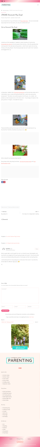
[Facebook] (2, 1)
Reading (5, 425)
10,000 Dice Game (7, 393)
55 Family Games (7, 395)
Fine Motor (5, 432)
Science (5, 427)
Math (4, 429)
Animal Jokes (6, 375)
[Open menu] (38, 5)
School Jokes (6, 376)
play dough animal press (25, 161)
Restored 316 (33, 444)
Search (2, 319)
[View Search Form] (38, 1)
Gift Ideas (5, 416)
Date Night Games (7, 396)
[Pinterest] (4, 1)
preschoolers (4, 207)
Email (16, 306)
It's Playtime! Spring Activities (12, 243)
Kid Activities (3, 12)
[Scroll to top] (38, 443)
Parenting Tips (6, 407)
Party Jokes (6, 380)
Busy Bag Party (24, 20)
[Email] (22, 442)
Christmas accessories (19, 92)
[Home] (1, 10)
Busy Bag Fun (4, 212)
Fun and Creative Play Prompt (13, 236)
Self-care (5, 413)
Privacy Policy (20, 439)
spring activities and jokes (14, 207)
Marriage (5, 414)
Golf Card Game (7, 391)
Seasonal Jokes (6, 383)
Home (29, 439)
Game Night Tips (7, 398)
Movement (5, 431)
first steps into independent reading (30, 212)
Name (3, 306)
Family (4, 411)
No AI (11, 439)
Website (29, 306)
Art (4, 424)
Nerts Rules (5, 400)
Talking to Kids (6, 409)
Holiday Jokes (6, 382)
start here (31, 317)
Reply (37, 248)
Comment (4, 289)
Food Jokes (5, 378)
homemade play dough (6, 44)
